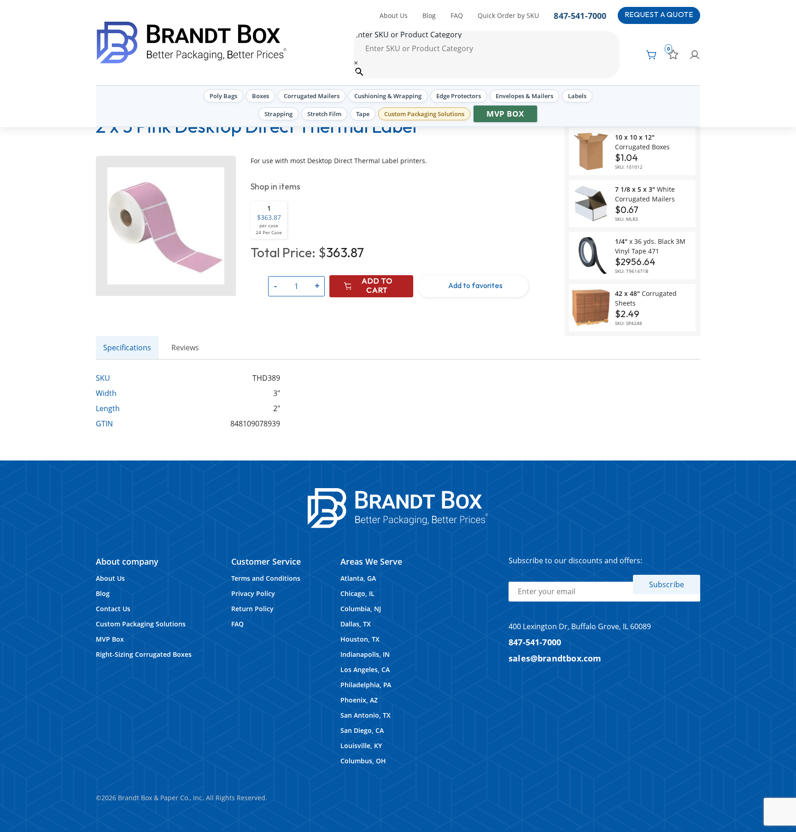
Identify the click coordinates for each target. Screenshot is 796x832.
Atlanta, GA (358, 578)
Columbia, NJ (360, 608)
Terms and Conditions (265, 578)
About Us (394, 15)
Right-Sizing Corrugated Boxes (144, 654)
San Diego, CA (362, 730)
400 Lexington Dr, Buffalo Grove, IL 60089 (580, 626)
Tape (362, 114)
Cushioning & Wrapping (387, 96)
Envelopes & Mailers (524, 96)
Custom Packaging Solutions (424, 114)
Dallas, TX (355, 624)
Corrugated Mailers (311, 96)
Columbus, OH (363, 760)
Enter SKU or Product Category (408, 35)
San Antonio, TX (365, 715)
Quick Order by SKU (508, 15)
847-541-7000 (580, 15)
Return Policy (252, 608)
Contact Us (113, 608)
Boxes (260, 96)
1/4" (650, 246)
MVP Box (505, 113)
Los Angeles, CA (365, 669)
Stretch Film (324, 114)
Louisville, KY (361, 745)
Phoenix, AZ (359, 700)
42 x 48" (646, 298)
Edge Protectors (458, 96)
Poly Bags (223, 96)
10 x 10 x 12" (642, 142)
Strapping (278, 114)
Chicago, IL (357, 593)
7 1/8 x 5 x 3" (645, 194)
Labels (577, 96)
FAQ (457, 15)
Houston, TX (360, 639)
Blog (429, 15)
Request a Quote (659, 15)
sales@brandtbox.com (555, 658)
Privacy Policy (253, 593)
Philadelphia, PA (365, 684)
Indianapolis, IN (365, 654)
